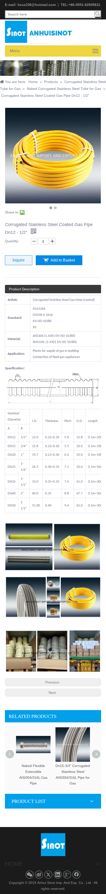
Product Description (24, 289)
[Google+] (67, 874)
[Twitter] (48, 874)
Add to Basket (63, 260)
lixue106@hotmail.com (37, 5)
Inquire (19, 260)
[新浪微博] (39, 874)
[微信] (30, 874)
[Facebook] (76, 874)
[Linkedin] (58, 874)
